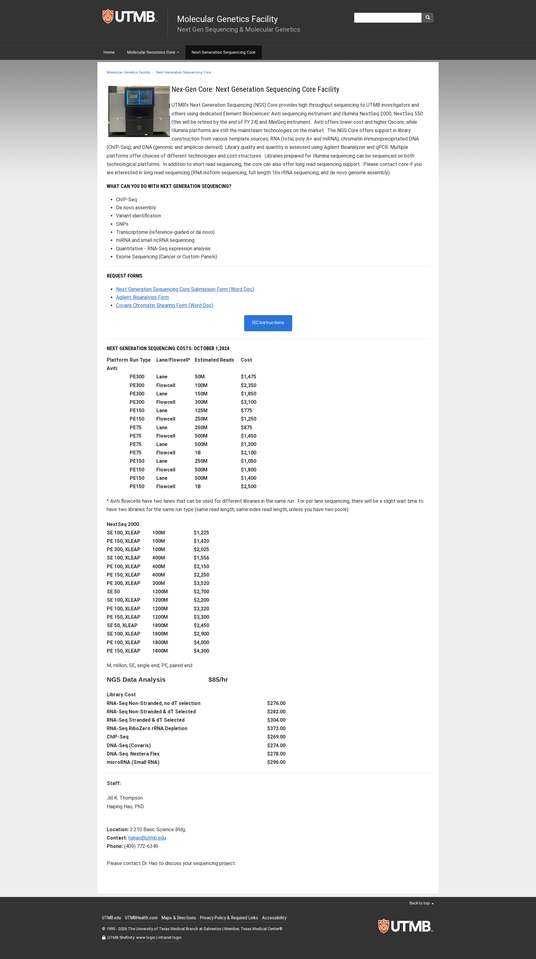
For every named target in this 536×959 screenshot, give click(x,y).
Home (109, 52)
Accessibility (274, 918)
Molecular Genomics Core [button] (151, 52)
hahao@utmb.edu (147, 838)
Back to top (420, 903)
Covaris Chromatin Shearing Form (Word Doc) (164, 305)
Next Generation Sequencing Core (183, 72)
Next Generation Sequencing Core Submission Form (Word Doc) (185, 289)
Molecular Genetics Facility (128, 72)
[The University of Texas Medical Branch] (130, 18)
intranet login (169, 937)
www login (145, 937)
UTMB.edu (111, 918)
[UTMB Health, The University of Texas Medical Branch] (406, 927)
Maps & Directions (179, 918)
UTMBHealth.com (141, 918)
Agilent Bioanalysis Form (142, 297)
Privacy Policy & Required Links (229, 918)
